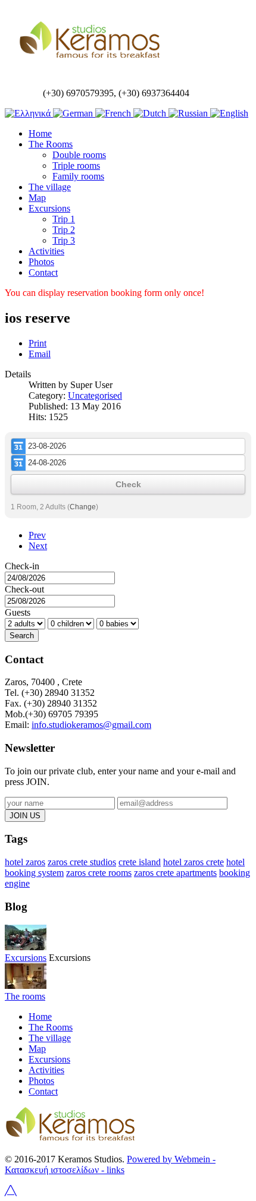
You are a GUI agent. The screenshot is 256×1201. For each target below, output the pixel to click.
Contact (43, 272)
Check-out (24, 589)
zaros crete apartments (175, 873)
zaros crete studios (82, 862)
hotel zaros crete (193, 862)
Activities (46, 251)
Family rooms (78, 176)
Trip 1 (63, 219)
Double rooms (79, 155)
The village (50, 187)
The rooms (25, 996)
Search (22, 635)
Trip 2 (63, 230)
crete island (139, 862)
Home (40, 133)
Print (37, 343)
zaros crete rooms (99, 873)
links (114, 1170)
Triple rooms (76, 165)
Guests (17, 612)
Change (83, 507)
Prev (37, 535)
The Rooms (51, 144)
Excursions (49, 208)
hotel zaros (25, 862)
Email (40, 354)
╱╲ (11, 1191)
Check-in (22, 566)
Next (38, 546)
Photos (41, 262)
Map (37, 198)
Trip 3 (63, 240)
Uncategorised (95, 395)
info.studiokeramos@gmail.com (91, 725)
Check (128, 484)
